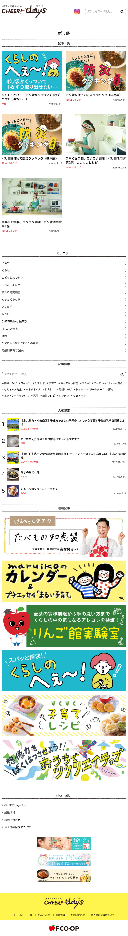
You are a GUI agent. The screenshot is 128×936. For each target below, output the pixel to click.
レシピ (24, 477)
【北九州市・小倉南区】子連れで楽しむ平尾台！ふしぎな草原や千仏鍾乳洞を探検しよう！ (73, 422)
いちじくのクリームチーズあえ (39, 489)
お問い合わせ (12, 820)
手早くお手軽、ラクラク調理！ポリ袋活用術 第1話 (32, 224)
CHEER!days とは (15, 805)
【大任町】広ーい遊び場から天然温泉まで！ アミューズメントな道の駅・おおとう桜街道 (73, 455)
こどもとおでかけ (29, 429)
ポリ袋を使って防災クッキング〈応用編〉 (94, 94)
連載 (4, 104)
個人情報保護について (17, 827)
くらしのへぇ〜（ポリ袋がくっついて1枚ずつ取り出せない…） (31, 97)
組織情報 (9, 812)
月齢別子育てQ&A (13, 350)
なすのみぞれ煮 (30, 472)
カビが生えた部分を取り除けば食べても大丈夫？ (50, 439)
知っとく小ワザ (73, 100)
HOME (20, 915)
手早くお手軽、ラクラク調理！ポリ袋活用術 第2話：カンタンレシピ (96, 160)
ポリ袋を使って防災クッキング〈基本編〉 (30, 158)
